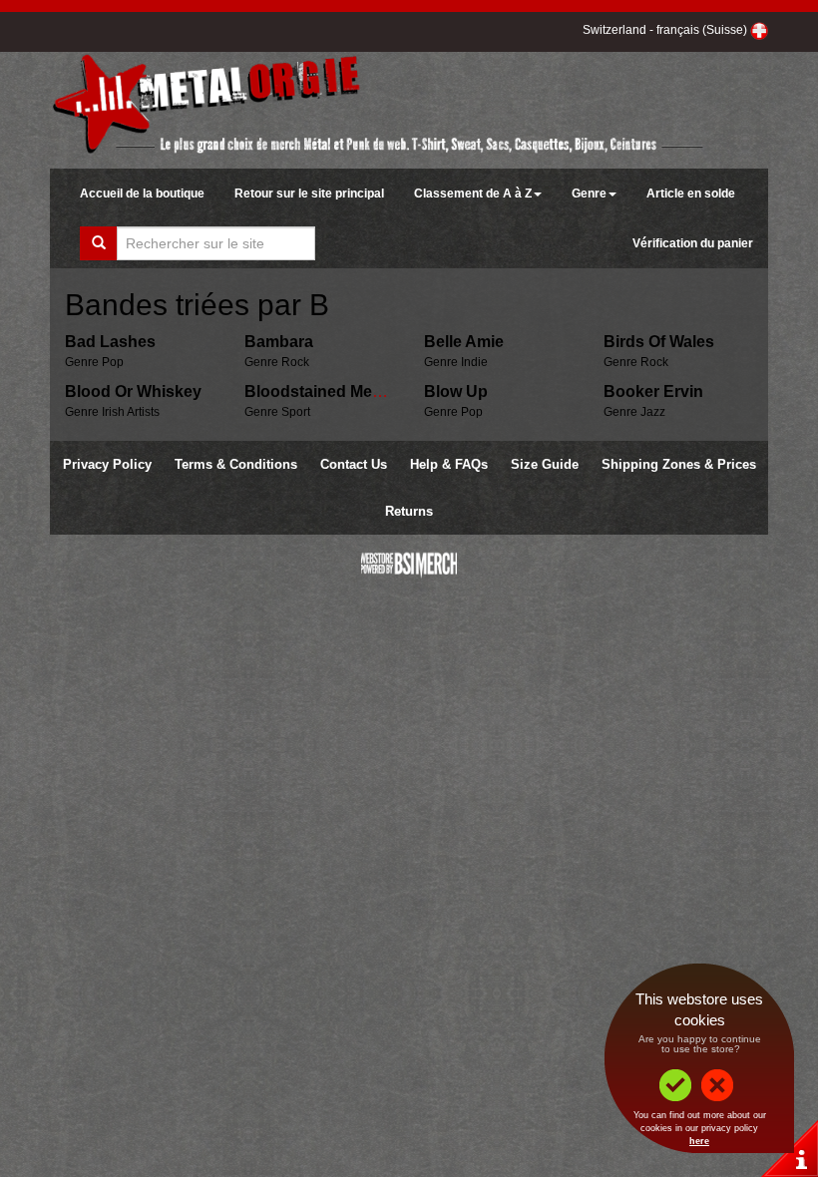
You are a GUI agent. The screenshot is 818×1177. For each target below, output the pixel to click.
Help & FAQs (449, 464)
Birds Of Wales (659, 341)
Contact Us (353, 464)
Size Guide (545, 464)
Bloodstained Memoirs (329, 391)
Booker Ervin (653, 391)
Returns (409, 511)
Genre (589, 193)
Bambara (278, 341)
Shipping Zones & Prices (679, 464)
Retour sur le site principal (309, 193)
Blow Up (456, 391)
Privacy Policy (107, 464)
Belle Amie (464, 341)
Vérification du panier (692, 243)
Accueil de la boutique (142, 193)
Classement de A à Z (473, 193)
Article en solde (690, 193)
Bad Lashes (110, 341)
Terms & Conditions (236, 464)
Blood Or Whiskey (133, 391)
